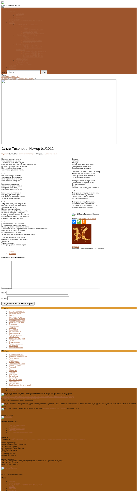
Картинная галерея (16, 317)
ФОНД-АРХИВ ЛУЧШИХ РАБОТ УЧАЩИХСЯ (26, 21)
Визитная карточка (16, 347)
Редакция (5, 154)
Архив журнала (14, 19)
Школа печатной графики (32, 41)
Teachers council (15, 365)
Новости (26, 28)
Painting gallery (14, 362)
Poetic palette (14, 358)
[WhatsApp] (79, 222)
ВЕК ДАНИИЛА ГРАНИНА (32, 48)
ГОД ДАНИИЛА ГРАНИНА (32, 46)
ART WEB (12, 66)
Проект (25, 26)
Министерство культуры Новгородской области (21, 398)
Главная (12, 12)
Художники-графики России (33, 33)
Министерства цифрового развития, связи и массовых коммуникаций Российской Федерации (38, 397)
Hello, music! (14, 374)
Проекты (12, 23)
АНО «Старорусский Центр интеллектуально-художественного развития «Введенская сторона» (48, 439)
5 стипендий (20, 50)
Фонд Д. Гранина (22, 44)
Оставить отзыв (51, 154)
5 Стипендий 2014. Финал (33, 57)
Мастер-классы (29, 42)
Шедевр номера (15, 313)
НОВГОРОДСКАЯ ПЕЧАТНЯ (27, 35)
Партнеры (12, 68)
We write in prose (15, 380)
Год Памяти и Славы (23, 64)
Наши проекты (14, 333)
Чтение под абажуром (17, 338)
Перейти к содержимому (10, 8)
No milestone (14, 378)
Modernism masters (16, 354)
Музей (11, 315)
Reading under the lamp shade (20, 385)
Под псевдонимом (15, 335)
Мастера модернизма (17, 311)
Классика (12, 328)
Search (4, 72)
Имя (3, 293)
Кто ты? (11, 340)
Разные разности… (16, 344)
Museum (12, 360)
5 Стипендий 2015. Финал (33, 55)
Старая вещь (14, 337)
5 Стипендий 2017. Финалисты (34, 51)
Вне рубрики (13, 346)
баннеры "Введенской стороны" (55, 408)
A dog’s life (13, 371)
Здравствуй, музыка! (16, 322)
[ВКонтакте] (74, 222)
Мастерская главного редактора (21, 432)
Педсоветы (13, 324)
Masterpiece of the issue (18, 356)
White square (14, 381)
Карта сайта (20, 17)
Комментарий (6, 288)
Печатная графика (30, 32)
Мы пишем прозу (15, 331)
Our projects (13, 376)
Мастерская (13, 329)
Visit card (12, 367)
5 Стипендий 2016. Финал (33, 53)
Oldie (10, 369)
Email (4, 298)
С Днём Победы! (22, 62)
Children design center (17, 363)
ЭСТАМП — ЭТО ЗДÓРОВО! (27, 24)
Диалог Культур (21, 59)
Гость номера (14, 326)
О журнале (20, 14)
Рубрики (19, 15)
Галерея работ (28, 39)
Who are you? (14, 383)
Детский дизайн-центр (17, 320)
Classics (12, 372)
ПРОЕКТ (26, 37)
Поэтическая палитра (26, 78)
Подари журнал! (22, 60)
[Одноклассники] (84, 222)
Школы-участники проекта (33, 30)
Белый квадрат (14, 342)
